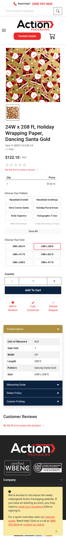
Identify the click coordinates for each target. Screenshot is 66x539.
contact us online (33, 524)
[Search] (58, 11)
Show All (33, 231)
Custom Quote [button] (27, 36)
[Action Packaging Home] (33, 451)
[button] (4, 30)
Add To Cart (33, 290)
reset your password (30, 506)
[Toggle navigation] (4, 30)
